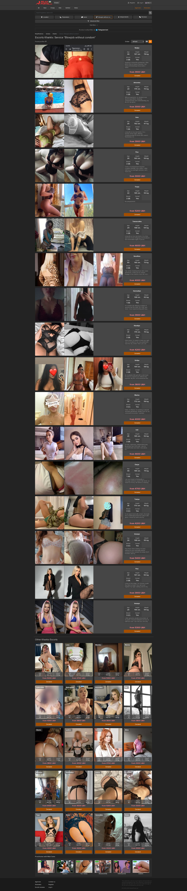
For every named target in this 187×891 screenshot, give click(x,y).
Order (127, 42)
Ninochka (39, 645)
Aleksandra (70, 687)
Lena (67, 645)
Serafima (137, 256)
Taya (38, 815)
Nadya (137, 48)
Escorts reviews (40, 887)
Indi (137, 430)
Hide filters (93, 25)
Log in (141, 3)
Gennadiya (137, 291)
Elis (126, 687)
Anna (127, 815)
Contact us (52, 882)
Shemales (147, 8)
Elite (60, 8)
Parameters (65, 17)
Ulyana (38, 730)
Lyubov (68, 730)
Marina (137, 395)
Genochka (99, 815)
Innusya (137, 534)
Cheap (52, 8)
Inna (136, 117)
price (85, 17)
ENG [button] (148, 3)
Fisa (136, 152)
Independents (124, 17)
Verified (67, 8)
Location (46, 17)
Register (132, 3)
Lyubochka (40, 687)
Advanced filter (94, 21)
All (38, 8)
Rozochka (98, 687)
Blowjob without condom (105, 17)
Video (76, 8)
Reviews (144, 17)
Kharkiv (56, 3)
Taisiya (136, 499)
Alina (127, 730)
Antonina (137, 83)
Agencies (138, 8)
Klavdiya (137, 326)
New (45, 8)
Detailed (137, 76)
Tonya (137, 187)
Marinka (98, 645)
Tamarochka (137, 221)
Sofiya (137, 360)
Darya (137, 465)
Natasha (98, 730)
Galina (97, 772)
